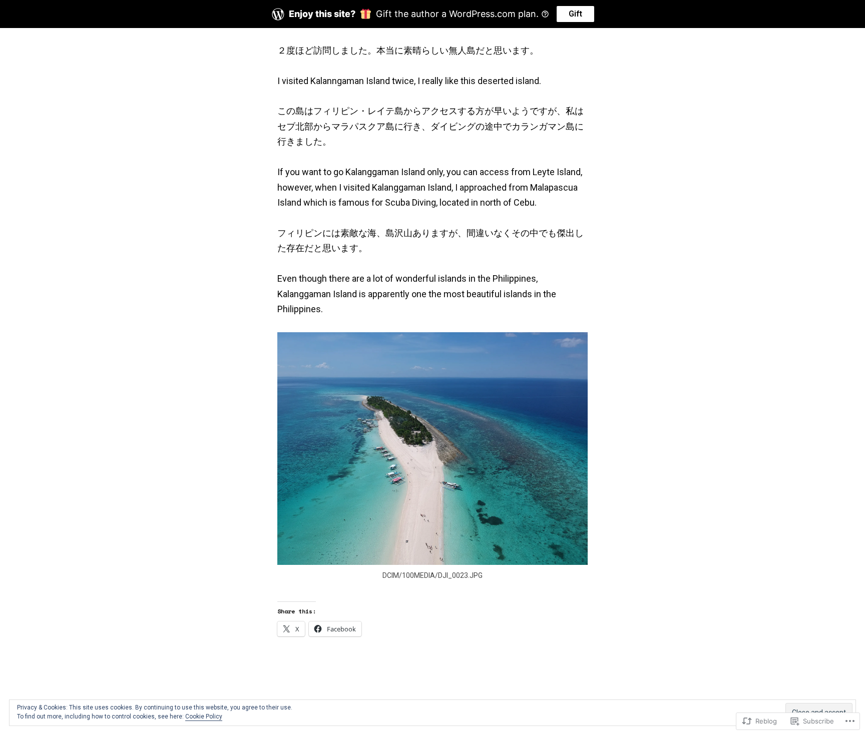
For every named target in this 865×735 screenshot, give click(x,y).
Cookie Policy (203, 716)
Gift (575, 14)
